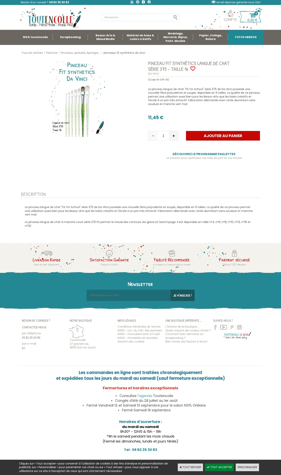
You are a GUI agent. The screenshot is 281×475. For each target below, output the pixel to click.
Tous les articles (32, 53)
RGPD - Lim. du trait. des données (140, 330)
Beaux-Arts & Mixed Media (105, 37)
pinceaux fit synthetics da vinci (124, 53)
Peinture (51, 53)
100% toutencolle (35, 37)
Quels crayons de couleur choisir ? (188, 330)
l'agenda (144, 395)
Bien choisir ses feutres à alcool (186, 341)
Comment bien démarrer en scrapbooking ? (184, 336)
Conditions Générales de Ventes (139, 327)
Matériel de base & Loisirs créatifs (140, 37)
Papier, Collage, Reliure (210, 37)
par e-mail (29, 344)
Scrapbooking (70, 37)
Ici (23, 348)
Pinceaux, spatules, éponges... (80, 53)
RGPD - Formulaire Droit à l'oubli (139, 334)
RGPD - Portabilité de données (138, 338)
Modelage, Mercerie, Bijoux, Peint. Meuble (175, 37)
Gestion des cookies (131, 341)
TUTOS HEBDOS (246, 37)
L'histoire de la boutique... (182, 327)
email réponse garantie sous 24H (238, 2)
